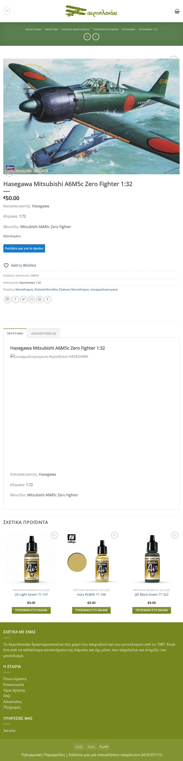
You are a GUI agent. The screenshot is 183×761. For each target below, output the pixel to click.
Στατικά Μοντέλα (46, 289)
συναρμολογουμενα (104, 289)
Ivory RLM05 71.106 (91, 595)
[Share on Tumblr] (47, 299)
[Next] (179, 576)
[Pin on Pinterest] (39, 299)
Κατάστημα (51, 29)
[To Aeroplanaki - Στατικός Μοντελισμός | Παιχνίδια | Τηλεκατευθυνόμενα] (91, 11)
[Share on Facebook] (15, 299)
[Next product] (87, 36)
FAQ (6, 695)
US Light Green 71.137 (31, 595)
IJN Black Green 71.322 (151, 595)
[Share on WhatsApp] (7, 299)
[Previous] (3, 576)
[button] (7, 11)
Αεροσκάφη (128, 29)
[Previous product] (95, 36)
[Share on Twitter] (23, 299)
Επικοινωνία (13, 684)
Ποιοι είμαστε (15, 678)
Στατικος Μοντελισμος (74, 289)
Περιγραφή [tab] (15, 333)
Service (9, 730)
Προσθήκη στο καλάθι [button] (31, 610)
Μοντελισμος (24, 289)
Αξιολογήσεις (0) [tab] (43, 333)
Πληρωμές (12, 707)
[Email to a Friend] (31, 299)
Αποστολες (12, 701)
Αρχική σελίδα (33, 29)
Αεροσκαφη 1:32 (148, 29)
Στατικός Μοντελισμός (75, 29)
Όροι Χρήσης (14, 690)
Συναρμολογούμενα (106, 29)
